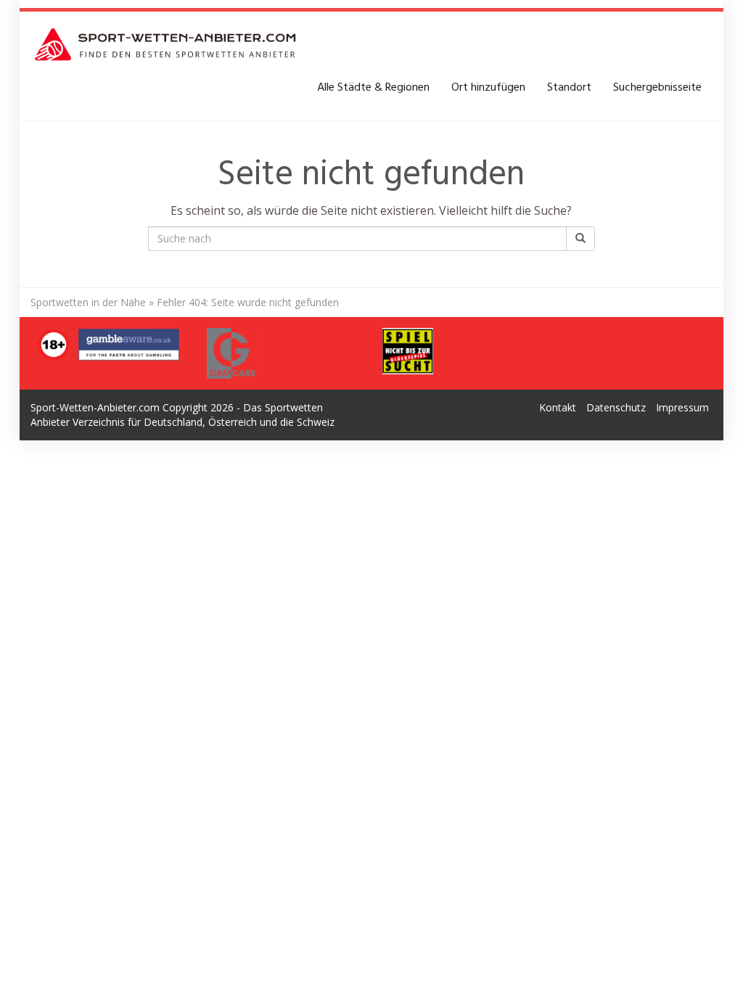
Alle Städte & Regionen (373, 87)
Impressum (682, 407)
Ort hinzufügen (488, 87)
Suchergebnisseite (657, 87)
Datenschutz (616, 407)
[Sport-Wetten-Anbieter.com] (166, 44)
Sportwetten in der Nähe (88, 302)
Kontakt (557, 407)
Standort (569, 87)
